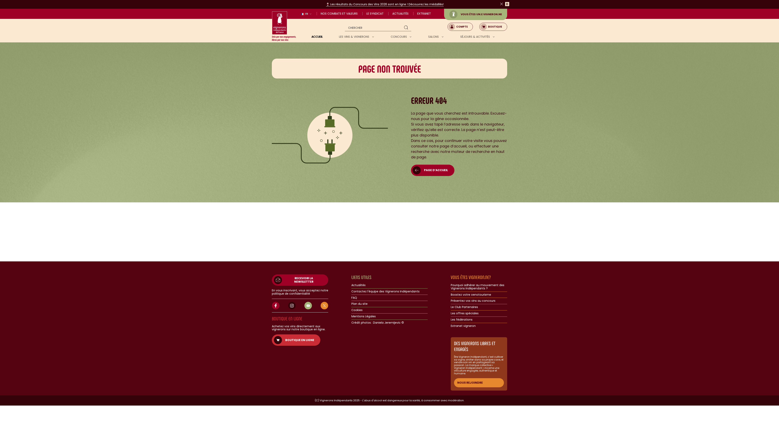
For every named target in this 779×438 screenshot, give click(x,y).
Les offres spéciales (465, 313)
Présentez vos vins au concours (473, 301)
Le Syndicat (375, 14)
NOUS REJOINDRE (470, 383)
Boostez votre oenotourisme (471, 294)
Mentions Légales (363, 316)
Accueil (317, 37)
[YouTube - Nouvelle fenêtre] (308, 305)
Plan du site (359, 304)
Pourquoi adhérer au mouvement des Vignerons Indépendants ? (477, 287)
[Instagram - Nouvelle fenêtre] (292, 305)
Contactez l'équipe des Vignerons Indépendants (385, 291)
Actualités (400, 14)
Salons (434, 37)
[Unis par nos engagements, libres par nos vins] (284, 26)
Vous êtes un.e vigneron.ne (481, 14)
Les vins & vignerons (354, 37)
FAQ (354, 298)
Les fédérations (461, 319)
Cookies (357, 310)
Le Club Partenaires (464, 307)
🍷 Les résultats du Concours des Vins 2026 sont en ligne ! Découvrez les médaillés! (385, 4)
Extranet (424, 14)
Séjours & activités (475, 37)
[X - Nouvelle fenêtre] (324, 305)
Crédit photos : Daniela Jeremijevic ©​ (377, 322)
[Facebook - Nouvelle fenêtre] (276, 305)
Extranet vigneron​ (463, 326)
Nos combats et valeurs (339, 14)
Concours (399, 37)
